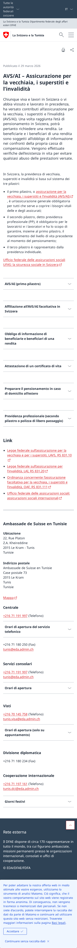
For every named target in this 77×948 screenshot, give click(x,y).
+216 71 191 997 (15, 616)
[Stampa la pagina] (63, 49)
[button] (70, 825)
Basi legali (59, 923)
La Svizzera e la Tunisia (28, 35)
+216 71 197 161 (15, 784)
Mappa (8, 597)
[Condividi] (72, 49)
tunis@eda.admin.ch (18, 649)
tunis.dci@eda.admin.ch (21, 788)
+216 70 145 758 (15, 714)
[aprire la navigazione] (71, 35)
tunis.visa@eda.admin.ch (21, 719)
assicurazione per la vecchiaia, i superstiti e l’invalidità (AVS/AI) (38, 193)
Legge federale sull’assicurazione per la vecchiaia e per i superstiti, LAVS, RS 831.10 (39, 452)
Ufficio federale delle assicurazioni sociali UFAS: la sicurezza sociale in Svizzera (34, 262)
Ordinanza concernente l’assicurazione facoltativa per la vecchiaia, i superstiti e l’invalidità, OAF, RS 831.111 (37, 482)
